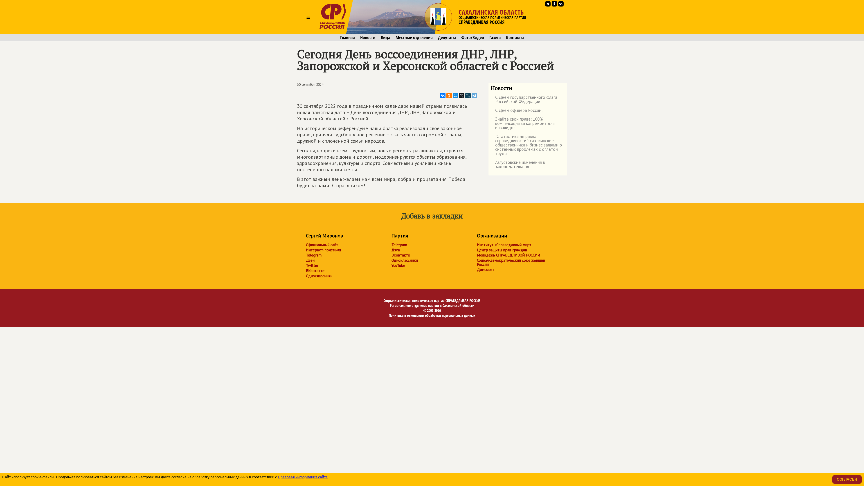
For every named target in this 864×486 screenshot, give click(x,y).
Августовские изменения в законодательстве (518, 164)
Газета (495, 37)
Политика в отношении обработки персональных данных (432, 315)
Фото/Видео (472, 37)
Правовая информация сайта (303, 477)
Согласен (847, 479)
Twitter (312, 265)
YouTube (398, 265)
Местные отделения (414, 37)
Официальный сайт (322, 245)
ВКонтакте (315, 271)
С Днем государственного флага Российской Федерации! (524, 99)
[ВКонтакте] (443, 95)
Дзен (310, 260)
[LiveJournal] (468, 95)
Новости (367, 37)
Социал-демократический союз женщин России (511, 262)
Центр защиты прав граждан (502, 250)
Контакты (515, 37)
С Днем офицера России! (517, 111)
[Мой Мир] (455, 95)
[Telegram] (474, 95)
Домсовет (485, 270)
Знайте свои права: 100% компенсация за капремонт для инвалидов (523, 123)
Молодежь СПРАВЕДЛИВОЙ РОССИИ (508, 255)
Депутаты (447, 37)
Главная (347, 37)
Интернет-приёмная (323, 250)
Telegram (314, 255)
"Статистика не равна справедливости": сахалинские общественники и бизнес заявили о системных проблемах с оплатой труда (526, 145)
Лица (385, 37)
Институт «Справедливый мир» (504, 245)
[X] (461, 95)
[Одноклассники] (449, 95)
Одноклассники (319, 276)
